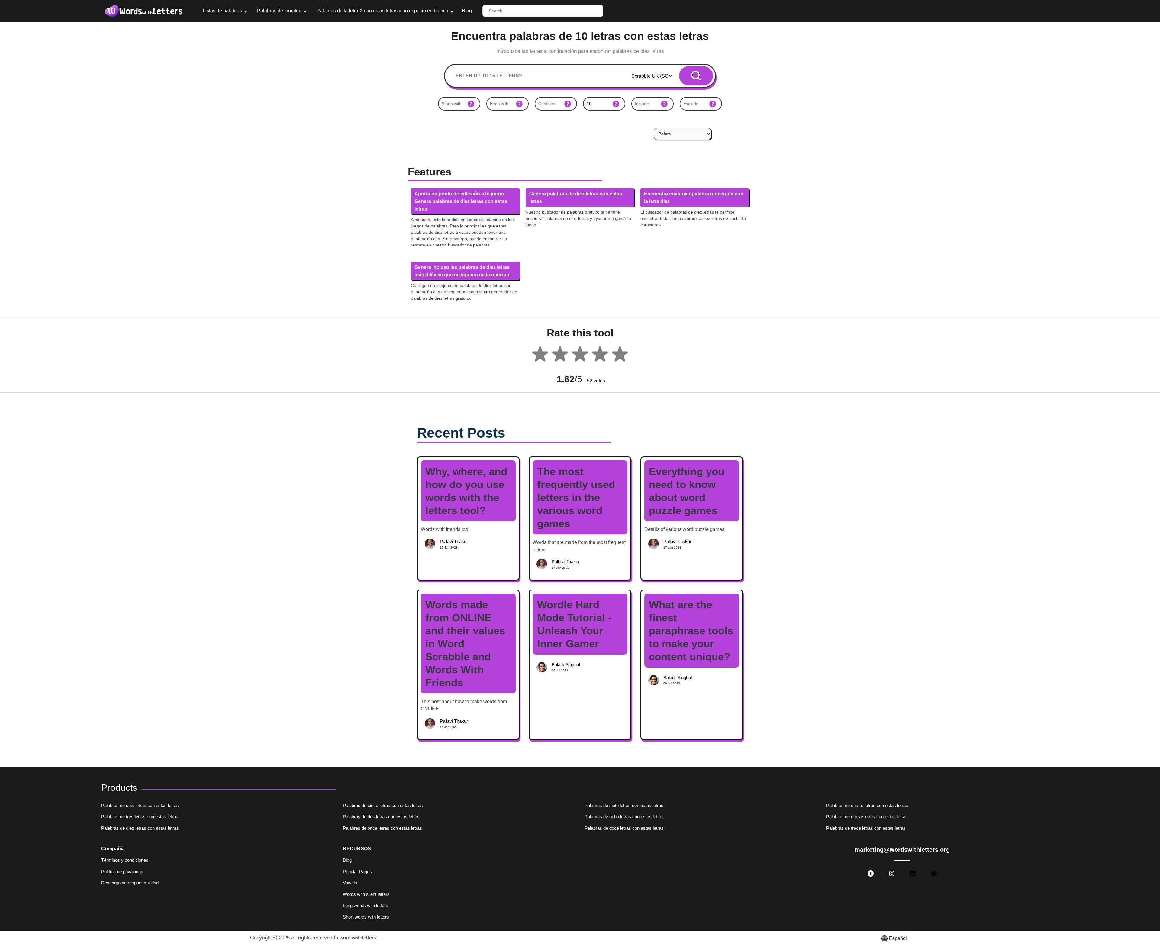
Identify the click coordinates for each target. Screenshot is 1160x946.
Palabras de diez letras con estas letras (140, 828)
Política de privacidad (122, 871)
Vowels (350, 882)
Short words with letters (366, 916)
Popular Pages (357, 871)
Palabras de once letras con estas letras (382, 828)
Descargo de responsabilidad (130, 882)
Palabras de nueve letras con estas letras (867, 816)
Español (898, 938)
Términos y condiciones (124, 860)
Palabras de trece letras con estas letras (866, 828)
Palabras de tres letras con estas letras (139, 816)
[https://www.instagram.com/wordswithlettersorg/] (892, 873)
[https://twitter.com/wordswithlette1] (934, 873)
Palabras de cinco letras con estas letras (383, 805)
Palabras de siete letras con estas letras (624, 805)
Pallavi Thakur (454, 541)
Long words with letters (365, 905)
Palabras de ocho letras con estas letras (624, 816)
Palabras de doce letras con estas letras (624, 828)
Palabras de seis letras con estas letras (140, 805)
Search (696, 75)
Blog (467, 10)
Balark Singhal (566, 664)
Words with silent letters (366, 894)
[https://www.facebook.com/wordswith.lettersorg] (871, 873)
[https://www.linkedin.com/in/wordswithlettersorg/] (913, 873)
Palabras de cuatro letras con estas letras (867, 805)
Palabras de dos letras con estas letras (381, 816)
